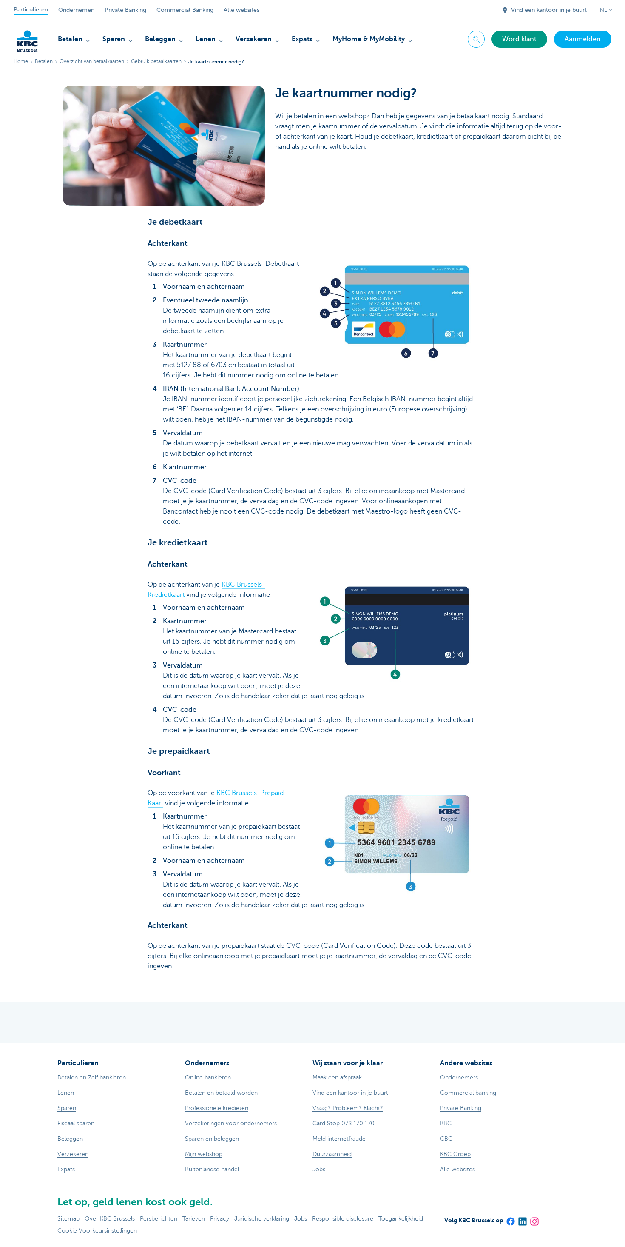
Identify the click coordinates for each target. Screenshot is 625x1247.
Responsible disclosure (342, 1219)
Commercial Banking (184, 10)
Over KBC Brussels (110, 1219)
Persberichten (158, 1219)
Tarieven (193, 1219)
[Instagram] (534, 1218)
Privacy (219, 1219)
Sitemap (68, 1219)
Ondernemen (76, 10)
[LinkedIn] (522, 1218)
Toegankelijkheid (400, 1219)
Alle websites (241, 10)
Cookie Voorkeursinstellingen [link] (97, 1230)
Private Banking (125, 10)
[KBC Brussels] (27, 38)
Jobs (300, 1219)
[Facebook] (510, 1218)
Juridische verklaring (261, 1219)
